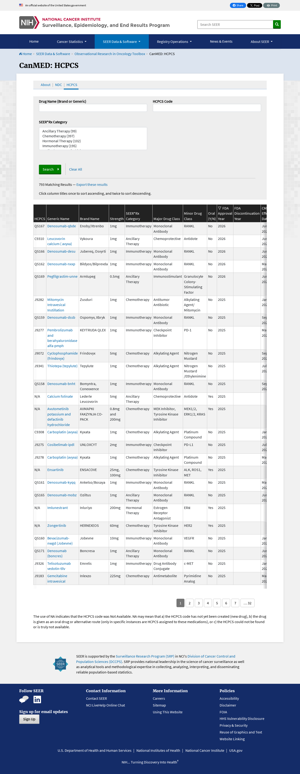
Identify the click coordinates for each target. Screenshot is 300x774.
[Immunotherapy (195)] (93, 145)
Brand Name (89, 218)
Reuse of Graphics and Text (241, 732)
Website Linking (232, 739)
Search (48, 169)
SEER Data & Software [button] (120, 41)
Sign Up (29, 719)
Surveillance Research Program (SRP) (145, 656)
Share (239, 6)
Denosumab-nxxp (61, 264)
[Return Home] (94, 22)
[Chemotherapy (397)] (93, 136)
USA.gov (235, 750)
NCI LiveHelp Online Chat (105, 705)
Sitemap (159, 705)
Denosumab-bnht (61, 383)
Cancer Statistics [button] (70, 41)
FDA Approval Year (225, 213)
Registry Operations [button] (173, 41)
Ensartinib (55, 469)
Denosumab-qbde (61, 226)
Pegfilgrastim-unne (62, 276)
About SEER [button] (260, 41)
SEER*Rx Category (53, 122)
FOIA (223, 712)
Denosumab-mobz (62, 495)
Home (34, 41)
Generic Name (58, 218)
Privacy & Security (234, 725)
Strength (117, 218)
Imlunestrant (57, 507)
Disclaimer (228, 705)
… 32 (247, 603)
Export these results (92, 184)
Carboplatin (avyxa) (62, 432)
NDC (58, 84)
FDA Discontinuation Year (247, 213)
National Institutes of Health (158, 750)
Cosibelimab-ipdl (60, 444)
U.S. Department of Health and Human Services (94, 750)
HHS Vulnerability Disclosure (242, 718)
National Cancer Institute (204, 750)
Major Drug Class (167, 218)
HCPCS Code (162, 101)
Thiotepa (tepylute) (62, 365)
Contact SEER (96, 698)
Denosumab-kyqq (61, 482)
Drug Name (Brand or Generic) (62, 101)
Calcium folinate (60, 396)
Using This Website (168, 712)
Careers (159, 698)
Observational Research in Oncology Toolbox (110, 53)
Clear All (75, 169)
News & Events (221, 41)
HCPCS (72, 84)
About (45, 84)
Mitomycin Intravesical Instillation (56, 304)
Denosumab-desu (61, 251)
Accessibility (229, 698)
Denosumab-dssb (61, 317)
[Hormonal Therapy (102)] (93, 140)
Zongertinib (56, 525)
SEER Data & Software (53, 53)
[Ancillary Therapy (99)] (93, 131)
